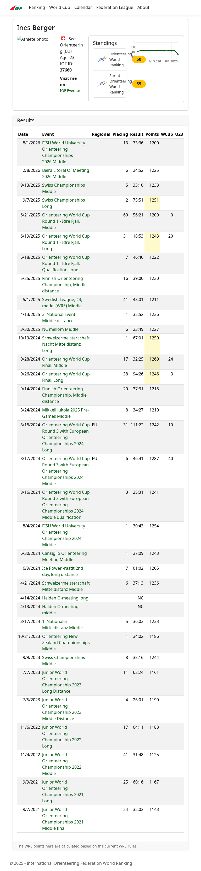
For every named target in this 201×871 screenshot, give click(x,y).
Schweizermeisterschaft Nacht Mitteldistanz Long (66, 344)
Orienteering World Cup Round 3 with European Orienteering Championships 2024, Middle (66, 471)
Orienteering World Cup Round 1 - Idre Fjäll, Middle (66, 221)
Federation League (114, 7)
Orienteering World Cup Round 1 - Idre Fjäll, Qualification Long (66, 263)
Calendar (83, 7)
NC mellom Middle (60, 329)
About (143, 7)
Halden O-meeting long (65, 598)
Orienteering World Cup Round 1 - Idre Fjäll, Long (66, 242)
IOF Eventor (70, 90)
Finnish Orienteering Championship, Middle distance (64, 284)
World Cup (59, 7)
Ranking (37, 7)
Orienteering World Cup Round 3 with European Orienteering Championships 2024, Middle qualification (66, 504)
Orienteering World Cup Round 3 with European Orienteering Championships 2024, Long (66, 437)
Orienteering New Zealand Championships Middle (66, 642)
